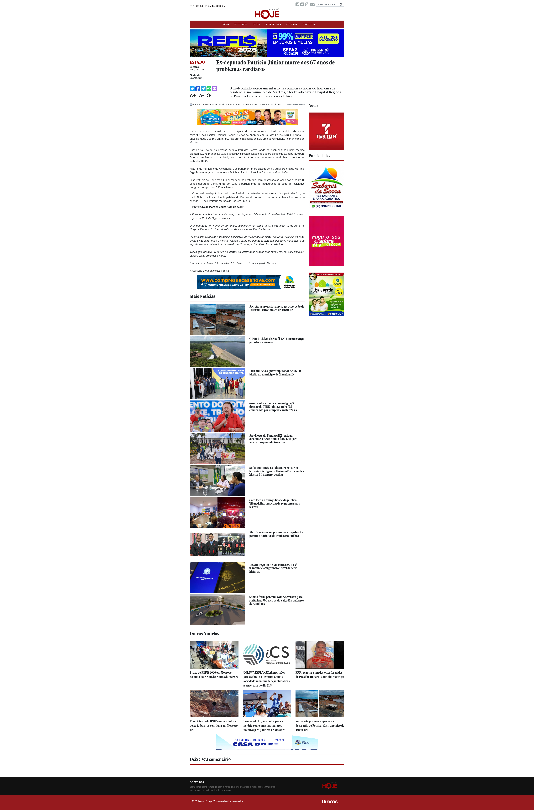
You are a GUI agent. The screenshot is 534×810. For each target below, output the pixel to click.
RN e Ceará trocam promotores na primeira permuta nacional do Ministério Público (276, 534)
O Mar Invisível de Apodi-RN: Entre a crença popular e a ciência (276, 340)
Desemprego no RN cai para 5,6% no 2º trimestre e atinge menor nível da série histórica (273, 568)
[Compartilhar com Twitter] (192, 88)
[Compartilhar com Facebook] (197, 88)
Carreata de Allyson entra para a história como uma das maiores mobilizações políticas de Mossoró (264, 726)
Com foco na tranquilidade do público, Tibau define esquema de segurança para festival (274, 503)
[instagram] (307, 4)
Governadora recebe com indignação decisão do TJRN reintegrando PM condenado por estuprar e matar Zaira (273, 406)
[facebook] (298, 4)
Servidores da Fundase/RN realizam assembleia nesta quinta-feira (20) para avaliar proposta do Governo (273, 439)
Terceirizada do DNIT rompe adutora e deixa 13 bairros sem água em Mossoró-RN (214, 726)
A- (201, 95)
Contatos (309, 24)
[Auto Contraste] (209, 95)
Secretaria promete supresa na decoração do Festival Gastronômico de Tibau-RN (277, 308)
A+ (193, 95)
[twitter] (302, 4)
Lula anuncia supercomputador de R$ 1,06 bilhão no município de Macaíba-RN (275, 372)
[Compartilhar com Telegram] (203, 88)
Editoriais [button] (240, 24)
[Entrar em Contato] (313, 4)
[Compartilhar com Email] (214, 88)
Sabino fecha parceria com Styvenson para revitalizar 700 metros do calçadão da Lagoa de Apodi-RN (276, 600)
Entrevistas (273, 24)
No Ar (256, 24)
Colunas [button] (291, 24)
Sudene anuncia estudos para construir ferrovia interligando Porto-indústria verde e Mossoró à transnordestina (276, 471)
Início (225, 24)
